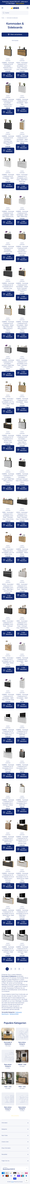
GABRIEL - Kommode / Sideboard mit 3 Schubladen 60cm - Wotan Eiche (8, 839)
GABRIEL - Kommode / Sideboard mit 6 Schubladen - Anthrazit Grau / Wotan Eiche (22, 250)
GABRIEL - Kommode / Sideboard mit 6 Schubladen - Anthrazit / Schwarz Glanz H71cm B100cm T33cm (22, 478)
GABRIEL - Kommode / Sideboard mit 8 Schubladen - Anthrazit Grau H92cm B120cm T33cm (8, 140)
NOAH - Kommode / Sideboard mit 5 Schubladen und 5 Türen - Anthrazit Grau (22, 363)
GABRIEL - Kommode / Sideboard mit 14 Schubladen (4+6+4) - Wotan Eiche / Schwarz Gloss (22, 840)
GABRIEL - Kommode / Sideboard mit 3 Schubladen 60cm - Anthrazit (22, 767)
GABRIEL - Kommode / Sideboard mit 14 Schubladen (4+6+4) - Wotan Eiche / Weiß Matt (8, 913)
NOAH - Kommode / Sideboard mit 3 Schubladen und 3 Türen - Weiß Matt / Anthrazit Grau (8, 587)
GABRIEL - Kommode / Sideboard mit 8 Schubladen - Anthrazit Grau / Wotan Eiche (8, 66)
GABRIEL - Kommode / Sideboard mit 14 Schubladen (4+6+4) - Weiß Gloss (8, 732)
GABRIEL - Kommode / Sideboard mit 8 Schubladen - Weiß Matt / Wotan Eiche (8, 214)
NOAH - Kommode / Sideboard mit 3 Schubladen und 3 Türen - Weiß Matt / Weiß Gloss (22, 178)
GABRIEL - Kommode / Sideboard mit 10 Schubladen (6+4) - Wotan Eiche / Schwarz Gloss (8, 439)
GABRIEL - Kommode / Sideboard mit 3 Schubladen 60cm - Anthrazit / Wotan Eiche (8, 803)
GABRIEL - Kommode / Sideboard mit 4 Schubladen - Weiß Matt (22, 697)
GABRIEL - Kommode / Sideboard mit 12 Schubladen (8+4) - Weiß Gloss (8, 767)
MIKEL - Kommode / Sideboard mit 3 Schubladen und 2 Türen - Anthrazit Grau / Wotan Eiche (22, 624)
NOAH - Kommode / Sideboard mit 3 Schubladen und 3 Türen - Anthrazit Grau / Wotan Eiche (22, 66)
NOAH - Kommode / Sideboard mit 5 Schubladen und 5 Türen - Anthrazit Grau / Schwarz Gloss (22, 516)
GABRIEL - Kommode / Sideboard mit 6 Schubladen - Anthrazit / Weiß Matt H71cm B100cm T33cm (8, 364)
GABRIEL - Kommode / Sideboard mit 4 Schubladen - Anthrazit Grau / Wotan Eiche (8, 103)
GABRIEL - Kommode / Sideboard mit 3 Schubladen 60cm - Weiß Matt (22, 802)
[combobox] (15, 13)
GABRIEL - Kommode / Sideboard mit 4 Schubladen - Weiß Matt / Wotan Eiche (22, 138)
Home (3, 17)
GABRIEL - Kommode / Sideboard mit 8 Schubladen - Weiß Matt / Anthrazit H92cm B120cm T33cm (22, 326)
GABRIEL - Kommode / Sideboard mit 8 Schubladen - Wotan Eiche (22, 401)
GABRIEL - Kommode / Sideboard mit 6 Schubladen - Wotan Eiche (22, 551)
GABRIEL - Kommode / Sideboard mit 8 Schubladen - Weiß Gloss (8, 177)
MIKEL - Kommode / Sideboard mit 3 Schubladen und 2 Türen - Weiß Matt (22, 586)
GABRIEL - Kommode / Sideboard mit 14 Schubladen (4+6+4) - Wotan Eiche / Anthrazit (8, 877)
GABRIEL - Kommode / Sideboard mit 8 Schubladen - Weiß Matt (22, 102)
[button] (27, 8)
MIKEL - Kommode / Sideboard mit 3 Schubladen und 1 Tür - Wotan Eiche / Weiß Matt (8, 402)
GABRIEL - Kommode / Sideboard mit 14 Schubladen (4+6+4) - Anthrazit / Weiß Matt (22, 950)
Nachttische (5, 1014)
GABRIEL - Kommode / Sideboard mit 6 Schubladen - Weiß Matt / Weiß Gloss (22, 214)
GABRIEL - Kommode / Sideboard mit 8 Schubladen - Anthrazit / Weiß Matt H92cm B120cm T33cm (8, 478)
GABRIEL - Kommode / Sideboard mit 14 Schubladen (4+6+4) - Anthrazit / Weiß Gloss (8, 950)
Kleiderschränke (14, 1014)
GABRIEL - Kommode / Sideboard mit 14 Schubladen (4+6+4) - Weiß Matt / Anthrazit (22, 913)
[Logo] (15, 7)
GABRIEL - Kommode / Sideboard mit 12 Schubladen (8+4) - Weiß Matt (22, 732)
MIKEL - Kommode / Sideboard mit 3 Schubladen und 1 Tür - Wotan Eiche (8, 551)
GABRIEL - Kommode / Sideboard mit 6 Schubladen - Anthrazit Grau (8, 249)
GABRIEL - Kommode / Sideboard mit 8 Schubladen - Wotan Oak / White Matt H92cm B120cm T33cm (8, 326)
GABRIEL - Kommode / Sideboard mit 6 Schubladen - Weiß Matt (22, 660)
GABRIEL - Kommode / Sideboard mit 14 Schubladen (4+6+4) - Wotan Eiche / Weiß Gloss (22, 877)
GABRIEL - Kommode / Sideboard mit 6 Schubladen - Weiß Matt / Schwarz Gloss (8, 697)
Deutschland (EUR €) (9, 1169)
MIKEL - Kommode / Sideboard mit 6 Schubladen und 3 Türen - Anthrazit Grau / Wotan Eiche (7, 516)
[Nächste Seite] (23, 969)
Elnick (12, 1181)
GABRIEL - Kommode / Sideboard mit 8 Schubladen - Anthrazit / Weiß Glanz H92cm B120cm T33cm (22, 440)
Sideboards (18, 1012)
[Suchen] (3, 13)
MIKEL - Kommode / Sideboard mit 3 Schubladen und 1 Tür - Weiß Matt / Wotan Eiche (8, 661)
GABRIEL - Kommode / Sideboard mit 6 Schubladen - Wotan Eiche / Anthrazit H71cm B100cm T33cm (22, 287)
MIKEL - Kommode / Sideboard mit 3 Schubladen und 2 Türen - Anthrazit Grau (7, 624)
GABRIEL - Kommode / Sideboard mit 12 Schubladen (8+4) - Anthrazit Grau (8, 286)
